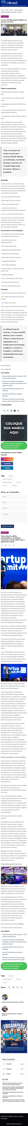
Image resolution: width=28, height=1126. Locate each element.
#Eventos (4, 16)
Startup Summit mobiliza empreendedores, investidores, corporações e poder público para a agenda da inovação (14, 383)
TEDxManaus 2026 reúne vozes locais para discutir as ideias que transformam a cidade (13, 1100)
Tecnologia (14, 485)
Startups (5, 485)
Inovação (19, 482)
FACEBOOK (7, 463)
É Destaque (10, 976)
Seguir (22, 1064)
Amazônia (10, 476)
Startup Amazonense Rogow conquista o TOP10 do (12, 1014)
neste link (20, 924)
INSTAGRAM (7, 459)
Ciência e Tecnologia (7, 479)
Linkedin (7, 468)
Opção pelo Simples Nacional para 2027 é (13, 1002)
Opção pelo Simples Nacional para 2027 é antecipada (13, 1093)
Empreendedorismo (7, 482)
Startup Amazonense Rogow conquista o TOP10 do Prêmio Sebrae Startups (12, 1084)
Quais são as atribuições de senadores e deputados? (12, 1096)
